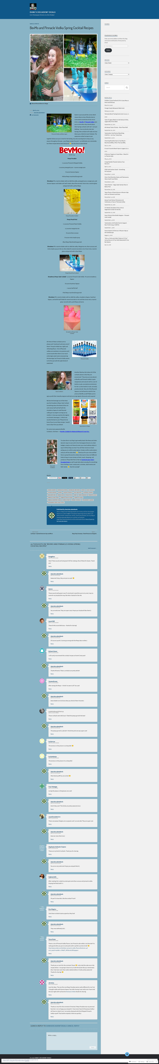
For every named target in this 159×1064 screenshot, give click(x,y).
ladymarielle (52, 877)
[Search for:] (117, 87)
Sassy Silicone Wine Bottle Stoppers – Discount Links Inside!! (117, 216)
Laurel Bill (52, 621)
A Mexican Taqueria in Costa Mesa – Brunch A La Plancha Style (116, 155)
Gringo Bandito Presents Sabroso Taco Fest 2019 (115, 162)
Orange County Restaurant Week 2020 (114, 108)
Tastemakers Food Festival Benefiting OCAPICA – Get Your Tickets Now (114, 134)
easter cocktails (68, 492)
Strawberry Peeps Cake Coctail (56, 502)
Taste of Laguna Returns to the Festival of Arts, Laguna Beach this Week (117, 120)
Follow (108, 50)
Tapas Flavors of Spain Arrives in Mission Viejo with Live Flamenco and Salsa (117, 193)
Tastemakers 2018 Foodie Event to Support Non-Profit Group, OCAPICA (116, 223)
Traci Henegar (53, 787)
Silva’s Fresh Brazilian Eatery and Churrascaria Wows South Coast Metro (117, 178)
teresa (51, 589)
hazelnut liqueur (88, 492)
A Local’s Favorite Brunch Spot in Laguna (115, 148)
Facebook (107, 24)
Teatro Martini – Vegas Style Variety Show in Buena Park (116, 185)
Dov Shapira (52, 909)
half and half (77, 492)
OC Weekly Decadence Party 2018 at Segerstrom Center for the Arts (114, 208)
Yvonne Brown (53, 681)
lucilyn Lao (52, 741)
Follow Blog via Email (111, 35)
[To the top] (127, 1054)
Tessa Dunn (52, 939)
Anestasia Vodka (70, 991)
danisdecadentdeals (39, 112)
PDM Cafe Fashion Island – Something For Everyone (115, 170)
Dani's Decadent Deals (43, 12)
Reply (50, 566)
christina (51, 983)
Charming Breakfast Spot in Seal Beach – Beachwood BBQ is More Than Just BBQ (115, 141)
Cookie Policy (27, 1060)
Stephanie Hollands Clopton (57, 847)
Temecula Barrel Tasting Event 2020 (114, 114)
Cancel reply (73, 1026)
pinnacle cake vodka (53, 497)
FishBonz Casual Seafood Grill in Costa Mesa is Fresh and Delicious (117, 101)
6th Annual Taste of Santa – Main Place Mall (116, 127)
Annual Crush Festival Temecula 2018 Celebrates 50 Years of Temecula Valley (115, 201)
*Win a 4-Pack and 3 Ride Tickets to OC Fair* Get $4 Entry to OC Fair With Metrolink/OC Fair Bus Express (117, 240)
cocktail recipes (52, 492)
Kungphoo (52, 556)
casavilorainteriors (54, 817)
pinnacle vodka (78, 497)
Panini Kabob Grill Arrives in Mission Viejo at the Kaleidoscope (116, 231)
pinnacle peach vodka (66, 497)
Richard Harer (53, 651)
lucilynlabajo (53, 756)
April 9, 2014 (36, 110)
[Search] (126, 87)
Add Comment (92, 548)
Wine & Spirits (34, 23)
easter (60, 492)
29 (35, 115)
